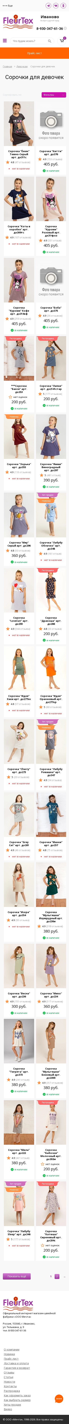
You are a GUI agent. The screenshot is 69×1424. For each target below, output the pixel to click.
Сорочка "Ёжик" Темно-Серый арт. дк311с (19, 154)
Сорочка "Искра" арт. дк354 (19, 913)
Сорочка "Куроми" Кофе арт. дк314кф (19, 310)
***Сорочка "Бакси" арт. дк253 (19, 389)
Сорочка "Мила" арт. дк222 (19, 1151)
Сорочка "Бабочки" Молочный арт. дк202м (51, 1154)
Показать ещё (16, 1276)
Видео (8, 1409)
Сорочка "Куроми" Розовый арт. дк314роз (51, 231)
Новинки (9, 1354)
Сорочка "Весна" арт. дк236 (19, 995)
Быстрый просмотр (19, 141)
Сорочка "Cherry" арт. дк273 (18, 770)
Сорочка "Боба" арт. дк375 (51, 309)
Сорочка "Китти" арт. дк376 (50, 152)
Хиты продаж (12, 1404)
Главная (7, 66)
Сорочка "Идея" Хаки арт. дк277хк (19, 697)
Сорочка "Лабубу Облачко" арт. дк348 (51, 545)
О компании (11, 1349)
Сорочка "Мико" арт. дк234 (51, 995)
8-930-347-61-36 (49, 29)
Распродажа (12, 1391)
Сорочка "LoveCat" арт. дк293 (18, 621)
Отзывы (9, 1372)
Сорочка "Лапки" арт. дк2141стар (51, 387)
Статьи (8, 1377)
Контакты (10, 1386)
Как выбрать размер (17, 1400)
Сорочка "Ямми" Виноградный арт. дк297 (51, 467)
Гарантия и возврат (17, 1368)
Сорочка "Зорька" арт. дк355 (19, 465)
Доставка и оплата (16, 1363)
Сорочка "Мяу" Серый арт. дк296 (18, 544)
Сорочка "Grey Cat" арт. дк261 (19, 843)
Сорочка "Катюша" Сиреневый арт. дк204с (51, 1235)
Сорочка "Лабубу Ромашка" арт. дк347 (51, 772)
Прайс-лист (34, 53)
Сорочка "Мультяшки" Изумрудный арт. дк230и (51, 916)
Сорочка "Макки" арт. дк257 (50, 843)
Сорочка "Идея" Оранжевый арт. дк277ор (51, 699)
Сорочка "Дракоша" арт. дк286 (51, 621)
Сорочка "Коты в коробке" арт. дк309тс (19, 229)
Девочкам (22, 66)
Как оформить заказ (17, 1395)
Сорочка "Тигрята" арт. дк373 (19, 1071)
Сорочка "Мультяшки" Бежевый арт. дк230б (51, 1073)
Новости (9, 1381)
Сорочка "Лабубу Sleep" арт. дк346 (18, 1232)
